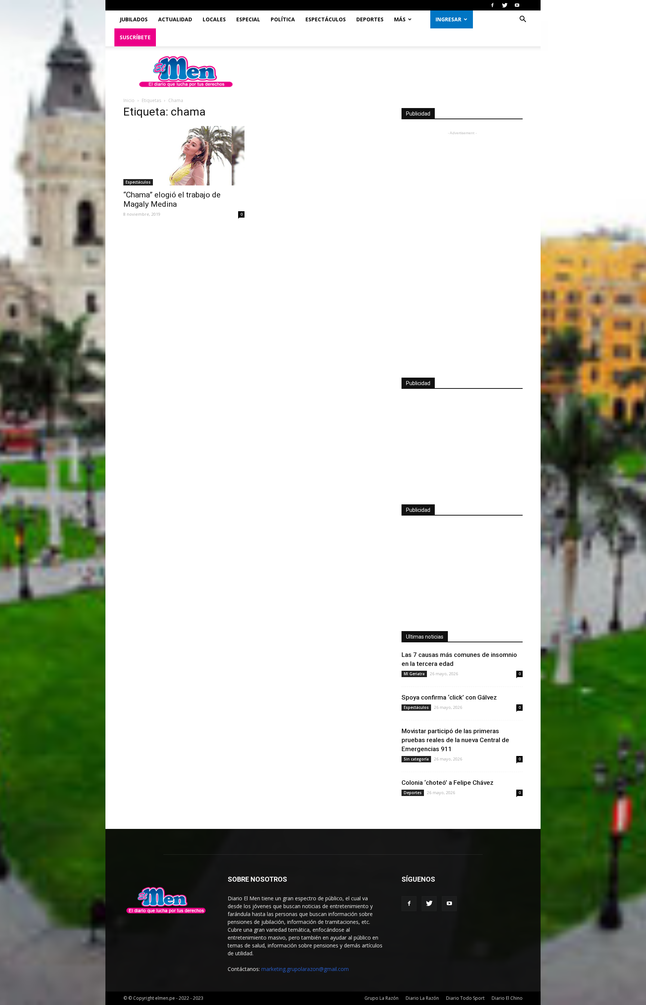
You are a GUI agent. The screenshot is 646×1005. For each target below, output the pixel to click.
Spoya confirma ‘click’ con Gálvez (449, 697)
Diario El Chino (507, 998)
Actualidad (175, 19)
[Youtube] (517, 5)
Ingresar (448, 19)
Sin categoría (416, 759)
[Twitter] (504, 5)
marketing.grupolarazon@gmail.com (305, 968)
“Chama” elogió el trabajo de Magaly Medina (172, 199)
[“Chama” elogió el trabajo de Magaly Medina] (183, 155)
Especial (248, 19)
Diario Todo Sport (465, 998)
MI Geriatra (414, 673)
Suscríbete (135, 37)
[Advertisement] (462, 249)
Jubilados (134, 19)
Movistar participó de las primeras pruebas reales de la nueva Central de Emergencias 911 (455, 740)
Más (400, 19)
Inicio (129, 100)
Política (283, 19)
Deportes (370, 19)
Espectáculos (325, 19)
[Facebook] (492, 5)
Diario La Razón (422, 998)
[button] (523, 20)
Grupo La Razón (381, 998)
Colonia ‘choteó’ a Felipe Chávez (447, 782)
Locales (214, 19)
